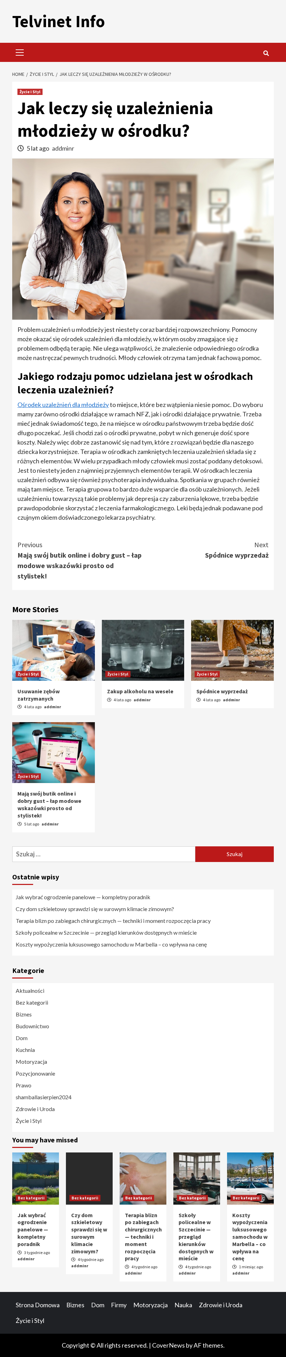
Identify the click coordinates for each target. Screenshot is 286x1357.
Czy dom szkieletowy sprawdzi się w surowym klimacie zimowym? (95, 908)
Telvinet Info (58, 21)
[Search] (266, 53)
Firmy (119, 1305)
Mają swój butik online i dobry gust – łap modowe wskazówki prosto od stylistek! (79, 560)
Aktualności (30, 990)
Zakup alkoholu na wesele (140, 691)
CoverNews (168, 1345)
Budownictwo (32, 1026)
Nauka (183, 1305)
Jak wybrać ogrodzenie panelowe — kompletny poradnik (83, 897)
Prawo (23, 1085)
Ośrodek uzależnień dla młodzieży (63, 404)
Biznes (24, 1014)
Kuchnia (25, 1049)
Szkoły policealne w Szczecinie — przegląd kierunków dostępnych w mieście (106, 932)
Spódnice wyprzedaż (237, 549)
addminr (63, 148)
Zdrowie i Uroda (35, 1108)
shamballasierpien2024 (44, 1097)
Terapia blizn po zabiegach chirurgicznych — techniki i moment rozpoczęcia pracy (113, 920)
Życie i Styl (30, 91)
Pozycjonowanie (35, 1073)
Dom (22, 1038)
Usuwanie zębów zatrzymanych (38, 695)
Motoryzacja (31, 1061)
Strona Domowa (38, 1305)
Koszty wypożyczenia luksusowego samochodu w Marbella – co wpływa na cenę (111, 944)
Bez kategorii (32, 1002)
